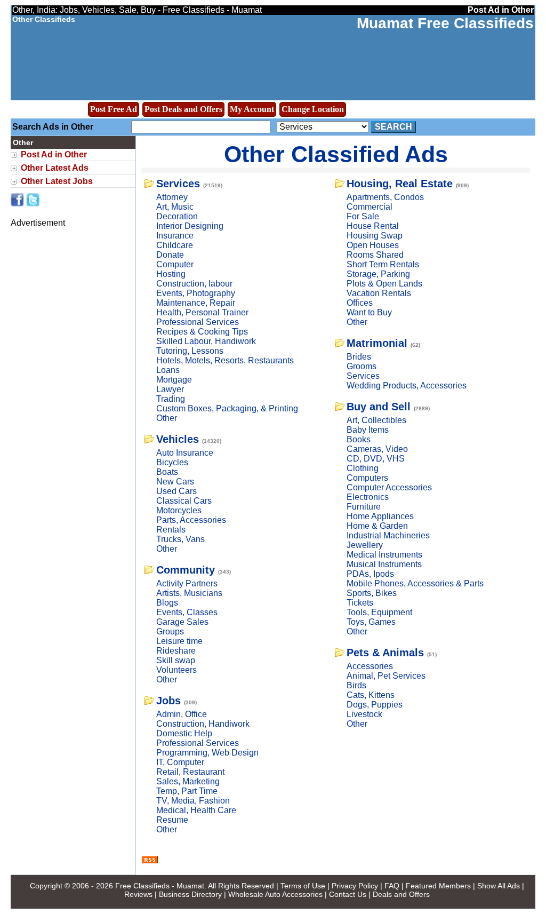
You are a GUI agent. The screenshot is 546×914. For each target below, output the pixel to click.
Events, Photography (195, 293)
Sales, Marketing (188, 781)
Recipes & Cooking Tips (202, 331)
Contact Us (347, 894)
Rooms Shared (375, 254)
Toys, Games (371, 621)
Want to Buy (369, 312)
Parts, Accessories (191, 519)
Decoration (177, 216)
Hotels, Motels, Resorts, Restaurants (225, 360)
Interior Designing (189, 226)
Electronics (368, 497)
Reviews (138, 894)
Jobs (168, 700)
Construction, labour (194, 283)
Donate (170, 254)
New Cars (175, 481)
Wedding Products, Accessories (407, 385)
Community (185, 570)
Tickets (360, 602)
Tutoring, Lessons (189, 350)
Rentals (171, 529)
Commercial (369, 206)
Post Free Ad (113, 109)
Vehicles (177, 439)
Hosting (171, 274)
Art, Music (175, 206)
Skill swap (175, 660)
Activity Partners (187, 583)
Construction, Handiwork (203, 723)
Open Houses (373, 245)
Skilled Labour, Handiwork (206, 341)
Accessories (370, 666)
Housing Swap (375, 235)
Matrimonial (377, 343)
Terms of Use (302, 885)
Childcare (174, 245)
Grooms (361, 366)
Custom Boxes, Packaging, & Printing (227, 408)
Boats (167, 471)
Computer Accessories (389, 487)
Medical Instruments (384, 554)
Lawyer (170, 389)
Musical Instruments (384, 564)
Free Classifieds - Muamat (159, 885)
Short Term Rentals (383, 264)
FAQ (391, 885)
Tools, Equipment (379, 612)
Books (359, 439)
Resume (172, 819)
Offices (360, 302)
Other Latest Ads (55, 167)
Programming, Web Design (207, 752)
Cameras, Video (377, 449)
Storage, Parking (378, 274)
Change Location (313, 109)
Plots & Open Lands (384, 283)
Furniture (364, 506)
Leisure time (179, 641)
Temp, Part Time (187, 791)
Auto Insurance (184, 452)
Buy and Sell (379, 406)
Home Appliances (380, 516)
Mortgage (174, 379)
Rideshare (176, 650)
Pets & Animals (385, 652)
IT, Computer (180, 762)
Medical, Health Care (196, 810)
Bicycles (172, 462)
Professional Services (197, 322)
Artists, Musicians (189, 593)
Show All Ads (498, 885)
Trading (170, 398)
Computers (367, 477)
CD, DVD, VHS (376, 458)
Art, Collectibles (376, 420)
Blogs (167, 602)
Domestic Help (184, 733)
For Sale (363, 216)
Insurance (175, 235)
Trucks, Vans (180, 539)
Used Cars (176, 491)
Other (166, 418)
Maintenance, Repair (195, 302)
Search (393, 126)
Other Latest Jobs (57, 181)
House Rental (373, 226)
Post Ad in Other (54, 154)
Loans (168, 370)
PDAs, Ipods (370, 573)
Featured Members (438, 885)
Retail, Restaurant (190, 771)
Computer (175, 264)
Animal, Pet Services (386, 675)
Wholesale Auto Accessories (275, 894)
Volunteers (176, 669)
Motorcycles (179, 510)
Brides (359, 356)
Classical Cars (184, 500)
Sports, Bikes (372, 593)
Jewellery (365, 545)
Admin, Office (181, 714)
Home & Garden (377, 525)
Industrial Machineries (388, 535)
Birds (356, 685)
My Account (252, 109)
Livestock (364, 714)
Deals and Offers (401, 894)
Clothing (363, 468)
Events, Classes (187, 612)
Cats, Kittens (371, 695)
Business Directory (190, 894)
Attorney (172, 197)
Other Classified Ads (336, 154)
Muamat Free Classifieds (445, 23)
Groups (170, 631)
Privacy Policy (355, 885)
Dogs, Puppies (375, 704)
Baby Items (368, 429)
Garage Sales (182, 621)
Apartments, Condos (385, 197)
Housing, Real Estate (400, 183)
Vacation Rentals (379, 293)
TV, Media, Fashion (193, 800)
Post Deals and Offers (183, 109)
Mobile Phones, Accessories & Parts (415, 583)
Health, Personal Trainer (202, 312)
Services (178, 183)
